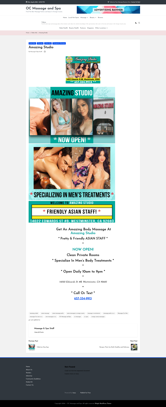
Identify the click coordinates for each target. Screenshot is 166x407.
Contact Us (29, 385)
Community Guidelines (33, 379)
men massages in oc (51, 316)
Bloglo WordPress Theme (103, 403)
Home (28, 366)
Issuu (74, 393)
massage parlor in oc (108, 313)
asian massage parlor (58, 313)
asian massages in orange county (75, 313)
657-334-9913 (83, 298)
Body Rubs (32, 43)
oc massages (77, 316)
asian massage (45, 313)
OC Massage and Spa (43, 8)
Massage (40, 43)
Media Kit (29, 382)
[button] (39, 332)
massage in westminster (94, 313)
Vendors (28, 372)
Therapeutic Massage (59, 43)
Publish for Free (85, 393)
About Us (29, 369)
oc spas (86, 316)
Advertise (29, 376)
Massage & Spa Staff (44, 328)
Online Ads (48, 43)
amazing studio (34, 313)
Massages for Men (123, 313)
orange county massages (98, 316)
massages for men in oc (36, 316)
